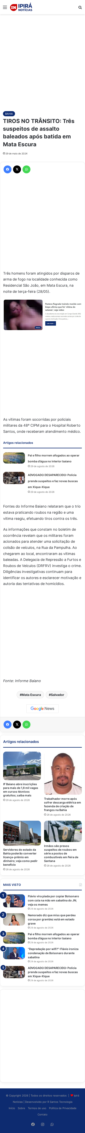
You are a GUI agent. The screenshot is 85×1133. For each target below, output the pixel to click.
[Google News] (42, 708)
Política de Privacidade (62, 1108)
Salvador (57, 695)
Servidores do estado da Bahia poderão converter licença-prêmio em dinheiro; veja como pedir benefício (20, 857)
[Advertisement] (42, 60)
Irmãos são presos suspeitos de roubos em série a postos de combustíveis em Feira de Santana (61, 853)
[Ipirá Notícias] (21, 7)
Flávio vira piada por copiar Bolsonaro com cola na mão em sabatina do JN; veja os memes (53, 900)
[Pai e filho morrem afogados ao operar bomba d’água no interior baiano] (14, 458)
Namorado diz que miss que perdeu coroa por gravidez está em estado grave (52, 919)
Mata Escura (31, 695)
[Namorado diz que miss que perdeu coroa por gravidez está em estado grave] (14, 919)
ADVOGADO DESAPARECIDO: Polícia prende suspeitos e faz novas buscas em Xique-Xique (53, 481)
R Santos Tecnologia (59, 1101)
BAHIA (9, 113)
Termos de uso (37, 1108)
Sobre (21, 1108)
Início (12, 1108)
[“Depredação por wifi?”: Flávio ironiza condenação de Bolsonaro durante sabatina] (14, 953)
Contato (42, 1114)
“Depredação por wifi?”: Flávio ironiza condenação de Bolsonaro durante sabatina (53, 953)
